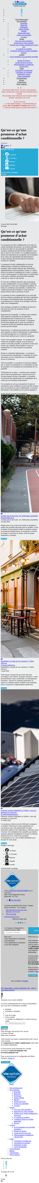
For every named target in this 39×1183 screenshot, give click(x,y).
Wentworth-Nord (24, 33)
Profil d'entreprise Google (11, 916)
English (21, 2)
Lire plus (4, 539)
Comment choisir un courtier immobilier (23, 51)
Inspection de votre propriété (24, 43)
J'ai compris (33, 975)
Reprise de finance (24, 61)
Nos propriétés (22, 21)
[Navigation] (15, 2)
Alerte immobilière (23, 76)
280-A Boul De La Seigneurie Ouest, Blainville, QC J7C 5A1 (16, 910)
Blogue (21, 80)
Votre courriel (10, 1017)
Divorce (24, 53)
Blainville (24, 25)
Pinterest (12, 162)
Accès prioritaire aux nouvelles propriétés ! (24, 58)
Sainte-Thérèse (24, 29)
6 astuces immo (20, 4)
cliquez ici (11, 1058)
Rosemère (23, 23)
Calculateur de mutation (24, 72)
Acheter (21, 55)
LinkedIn (12, 165)
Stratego (6, 145)
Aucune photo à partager (9, 172)
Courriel (12, 169)
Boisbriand (24, 27)
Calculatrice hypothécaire (23, 70)
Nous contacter (22, 84)
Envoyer (4, 1027)
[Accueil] (18, 2)
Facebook (12, 155)
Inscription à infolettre (12, 1011)
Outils (22, 68)
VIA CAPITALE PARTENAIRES (16, 891)
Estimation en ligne (23, 74)
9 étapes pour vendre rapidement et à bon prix (24, 46)
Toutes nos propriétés (24, 35)
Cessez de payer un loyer (23, 63)
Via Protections (21, 78)
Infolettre (8, 1009)
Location (24, 37)
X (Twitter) (13, 158)
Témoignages (21, 82)
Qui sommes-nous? (21, 19)
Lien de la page (10, 1015)
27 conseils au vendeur (24, 49)
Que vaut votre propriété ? (24, 41)
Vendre (21, 39)
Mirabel (24, 31)
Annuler (4, 174)
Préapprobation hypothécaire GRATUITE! (24, 65)
